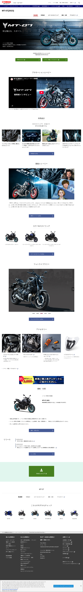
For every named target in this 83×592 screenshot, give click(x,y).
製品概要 (36, 15)
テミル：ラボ (43, 544)
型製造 (22, 545)
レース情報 (65, 557)
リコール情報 (55, 2)
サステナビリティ (66, 542)
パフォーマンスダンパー (11, 549)
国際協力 (22, 569)
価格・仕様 (64, 15)
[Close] (80, 585)
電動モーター (23, 565)
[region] (41, 586)
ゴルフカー (23, 551)
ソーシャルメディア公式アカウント (70, 563)
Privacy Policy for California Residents (10, 589)
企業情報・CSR (66, 540)
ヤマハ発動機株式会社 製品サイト (8, 532)
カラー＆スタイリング (53, 15)
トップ (5, 6)
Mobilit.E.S (42, 558)
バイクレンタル (54, 6)
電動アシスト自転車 (10, 542)
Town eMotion (43, 543)
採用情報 (65, 553)
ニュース (65, 545)
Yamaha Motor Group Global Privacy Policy (36, 532)
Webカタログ (20, 59)
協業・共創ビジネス (45, 540)
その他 (76, 6)
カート (7, 547)
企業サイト (72, 2)
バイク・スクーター (18, 532)
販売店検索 (44, 6)
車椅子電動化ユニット (11, 545)
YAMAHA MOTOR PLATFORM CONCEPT (49, 546)
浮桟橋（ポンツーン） (25, 547)
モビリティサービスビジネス (27, 571)
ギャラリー (65, 547)
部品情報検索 (9, 555)
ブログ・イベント (24, 6)
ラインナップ (13, 6)
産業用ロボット (24, 542)
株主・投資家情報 (66, 543)
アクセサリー (73, 15)
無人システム (23, 549)
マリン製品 (8, 543)
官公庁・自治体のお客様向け (47, 537)
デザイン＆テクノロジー (68, 551)
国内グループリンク (67, 561)
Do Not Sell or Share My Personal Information (63, 586)
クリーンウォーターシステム (27, 567)
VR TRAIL (42, 556)
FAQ (63, 6)
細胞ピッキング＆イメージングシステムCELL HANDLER (25, 561)
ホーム (50, 2)
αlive (41, 554)
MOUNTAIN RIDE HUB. (45, 552)
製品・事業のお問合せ (64, 2)
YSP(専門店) (35, 6)
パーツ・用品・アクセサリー (10, 368)
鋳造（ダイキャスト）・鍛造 (27, 557)
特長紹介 (43, 15)
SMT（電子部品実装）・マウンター (28, 540)
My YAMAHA (70, 6)
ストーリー (65, 549)
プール (22, 543)
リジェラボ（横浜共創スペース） (47, 550)
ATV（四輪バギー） (10, 551)
